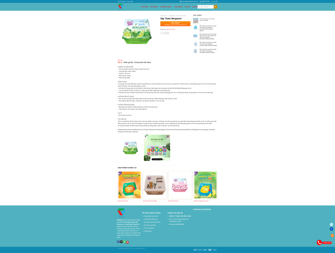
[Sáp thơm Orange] (129, 185)
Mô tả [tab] (120, 62)
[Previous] (118, 188)
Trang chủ (163, 15)
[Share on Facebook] (161, 33)
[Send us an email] (121, 241)
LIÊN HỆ (194, 7)
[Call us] (124, 241)
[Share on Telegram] (168, 33)
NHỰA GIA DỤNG (166, 7)
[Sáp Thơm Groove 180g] (155, 185)
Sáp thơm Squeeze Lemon (201, 201)
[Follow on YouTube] (127, 242)
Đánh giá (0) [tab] (128, 62)
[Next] (217, 188)
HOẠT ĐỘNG (178, 7)
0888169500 (327, 243)
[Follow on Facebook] (118, 241)
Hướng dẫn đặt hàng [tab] (142, 62)
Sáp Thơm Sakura (173, 201)
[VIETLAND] (128, 7)
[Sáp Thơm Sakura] (180, 185)
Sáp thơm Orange (123, 201)
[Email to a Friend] (164, 33)
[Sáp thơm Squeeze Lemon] (205, 185)
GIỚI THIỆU (144, 7)
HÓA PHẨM (153, 7)
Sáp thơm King (181, 15)
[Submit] (215, 7)
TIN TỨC (187, 7)
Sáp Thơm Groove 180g (150, 201)
